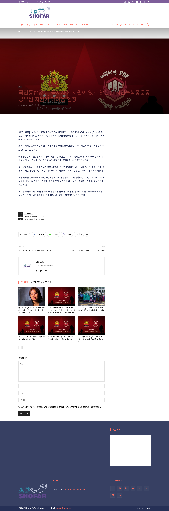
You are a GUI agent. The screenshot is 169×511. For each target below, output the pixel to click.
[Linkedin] (129, 1)
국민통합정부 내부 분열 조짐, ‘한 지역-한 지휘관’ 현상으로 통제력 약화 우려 (61, 337)
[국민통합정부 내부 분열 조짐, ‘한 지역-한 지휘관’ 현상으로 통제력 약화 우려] (61, 325)
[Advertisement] (61, 124)
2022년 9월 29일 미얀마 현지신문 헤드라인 (34, 250)
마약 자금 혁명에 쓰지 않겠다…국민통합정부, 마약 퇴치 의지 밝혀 (31, 337)
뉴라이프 (148, 508)
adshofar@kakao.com (75, 489)
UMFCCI (50, 24)
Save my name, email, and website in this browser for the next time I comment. (61, 406)
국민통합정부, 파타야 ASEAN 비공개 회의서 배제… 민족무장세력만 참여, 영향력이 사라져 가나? (31, 310)
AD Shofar (24, 105)
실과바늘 (140, 508)
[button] (148, 24)
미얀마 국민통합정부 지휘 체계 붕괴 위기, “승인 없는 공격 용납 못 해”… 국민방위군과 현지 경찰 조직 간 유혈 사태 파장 (61, 310)
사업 (21, 24)
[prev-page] (20, 347)
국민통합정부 (40, 219)
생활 (28, 24)
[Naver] (137, 1)
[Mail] (133, 1)
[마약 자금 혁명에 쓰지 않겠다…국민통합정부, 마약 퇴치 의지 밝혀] (31, 325)
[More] (87, 234)
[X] (145, 1)
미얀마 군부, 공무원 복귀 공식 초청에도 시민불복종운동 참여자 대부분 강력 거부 (91, 308)
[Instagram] (125, 1)
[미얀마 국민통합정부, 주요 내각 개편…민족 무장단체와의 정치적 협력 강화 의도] (91, 325)
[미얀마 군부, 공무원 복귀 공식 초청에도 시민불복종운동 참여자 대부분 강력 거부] (91, 296)
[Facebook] (121, 1)
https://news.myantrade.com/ (45, 265)
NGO (58, 24)
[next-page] (23, 347)
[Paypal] (141, 1)
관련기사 (24, 282)
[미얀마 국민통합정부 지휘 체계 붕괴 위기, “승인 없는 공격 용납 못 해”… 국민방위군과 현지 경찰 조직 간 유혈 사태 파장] (61, 296)
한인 (41, 24)
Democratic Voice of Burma (34, 216)
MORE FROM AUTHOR (41, 282)
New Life (86, 24)
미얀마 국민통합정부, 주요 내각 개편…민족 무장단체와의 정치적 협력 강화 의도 (90, 339)
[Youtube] (149, 1)
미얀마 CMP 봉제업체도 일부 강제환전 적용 (88, 250)
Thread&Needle (71, 24)
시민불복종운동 (29, 219)
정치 (35, 24)
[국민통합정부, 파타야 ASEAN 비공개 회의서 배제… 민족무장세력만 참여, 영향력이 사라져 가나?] (31, 296)
